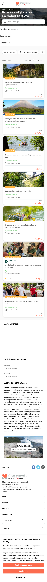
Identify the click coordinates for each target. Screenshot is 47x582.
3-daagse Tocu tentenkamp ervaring (18, 191)
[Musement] (23, 4)
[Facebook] (33, 467)
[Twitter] (38, 467)
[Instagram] (42, 467)
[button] (9, 52)
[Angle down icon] (32, 29)
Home (4, 9)
